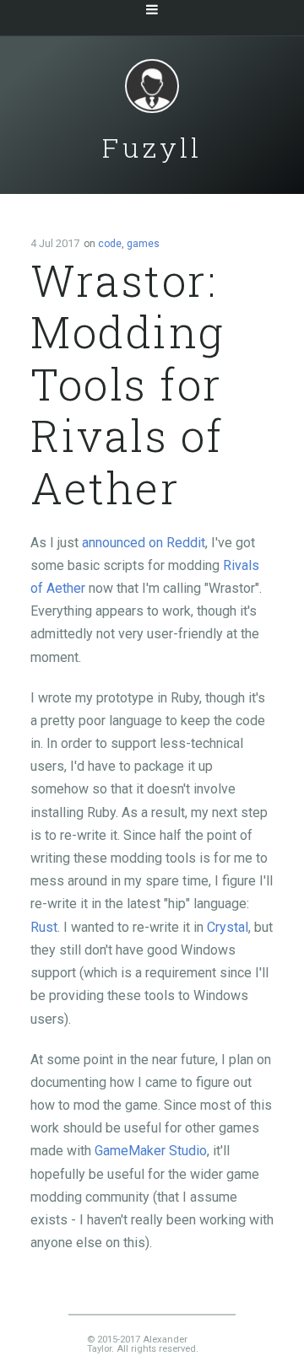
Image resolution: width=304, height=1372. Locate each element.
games (143, 244)
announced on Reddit (143, 543)
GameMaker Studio (151, 1151)
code (110, 244)
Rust (43, 927)
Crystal (227, 927)
